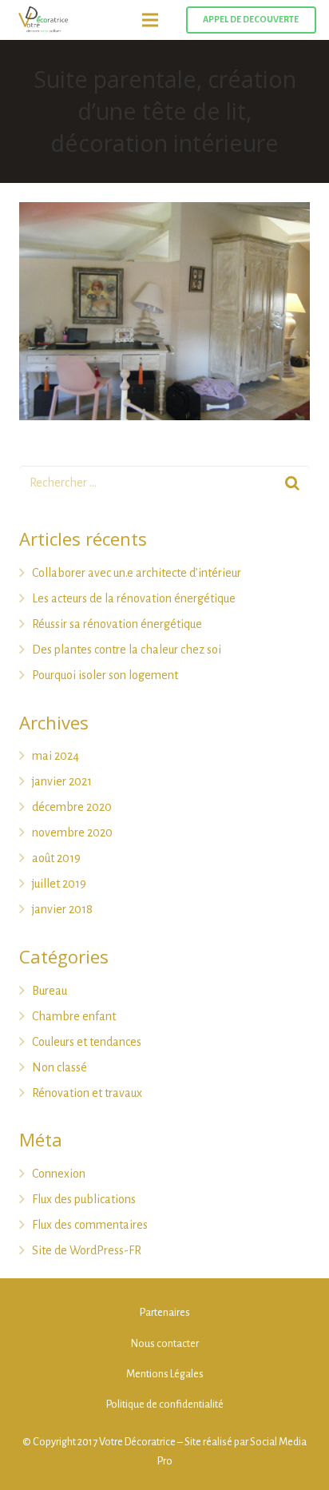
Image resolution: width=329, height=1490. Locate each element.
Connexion (58, 1173)
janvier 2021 (62, 781)
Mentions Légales (165, 1374)
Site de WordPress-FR (86, 1250)
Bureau (49, 990)
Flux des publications (84, 1199)
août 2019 (56, 858)
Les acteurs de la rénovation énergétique (134, 598)
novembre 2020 (72, 832)
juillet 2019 (59, 883)
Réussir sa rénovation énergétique (117, 624)
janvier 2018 (62, 909)
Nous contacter (165, 1343)
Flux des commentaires (90, 1224)
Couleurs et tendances (86, 1041)
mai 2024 (55, 755)
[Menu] (150, 20)
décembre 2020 (72, 807)
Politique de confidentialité (165, 1404)
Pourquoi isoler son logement (105, 675)
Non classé (59, 1067)
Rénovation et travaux (87, 1093)
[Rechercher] (292, 484)
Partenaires (165, 1312)
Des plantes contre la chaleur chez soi (126, 649)
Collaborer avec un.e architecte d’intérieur (136, 572)
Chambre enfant (74, 1016)
